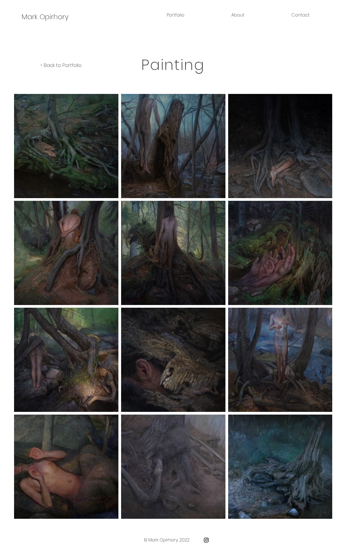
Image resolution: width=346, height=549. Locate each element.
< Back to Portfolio (61, 65)
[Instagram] (206, 540)
